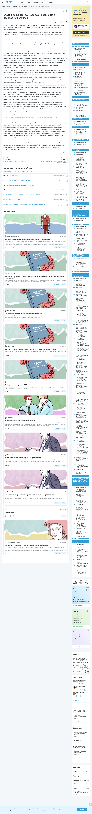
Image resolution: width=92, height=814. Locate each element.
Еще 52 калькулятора (78, 605)
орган (50, 145)
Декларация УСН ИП (78, 620)
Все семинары (76, 671)
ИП (43, 2)
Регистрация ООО (77, 614)
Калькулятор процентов (78, 599)
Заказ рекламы (76, 642)
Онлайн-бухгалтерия (77, 638)
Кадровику (37, 2)
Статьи (63, 247)
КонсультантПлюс (77, 634)
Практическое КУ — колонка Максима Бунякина (79, 728)
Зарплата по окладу (77, 593)
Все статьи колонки (78, 723)
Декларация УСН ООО (78, 618)
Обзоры (63, 284)
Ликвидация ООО (77, 622)
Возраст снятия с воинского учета (81, 601)
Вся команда (76, 700)
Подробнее (46, 811)
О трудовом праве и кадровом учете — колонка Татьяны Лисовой (80, 711)
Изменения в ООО (77, 616)
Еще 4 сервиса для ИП (78, 626)
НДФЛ (74, 591)
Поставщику (50, 2)
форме (13, 29)
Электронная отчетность (79, 640)
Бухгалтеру (22, 2)
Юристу (29, 2)
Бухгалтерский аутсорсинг (79, 636)
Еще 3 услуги (76, 646)
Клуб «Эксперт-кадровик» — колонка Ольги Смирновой (79, 747)
